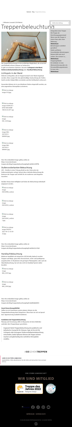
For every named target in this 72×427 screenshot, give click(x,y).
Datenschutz (40, 414)
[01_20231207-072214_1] (24, 47)
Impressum (30, 414)
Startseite (29, 12)
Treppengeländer (56, 61)
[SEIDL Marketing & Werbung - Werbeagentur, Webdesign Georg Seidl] (36, 424)
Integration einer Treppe (58, 31)
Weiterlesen (54, 44)
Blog (33, 12)
